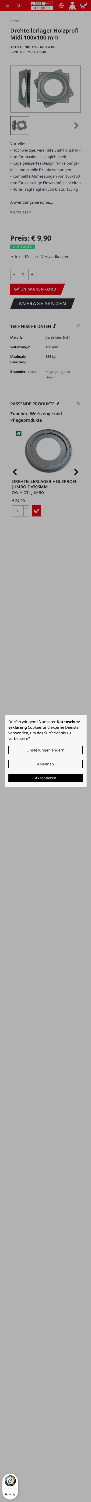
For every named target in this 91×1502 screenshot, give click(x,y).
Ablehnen (45, 764)
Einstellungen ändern (45, 750)
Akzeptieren (45, 778)
